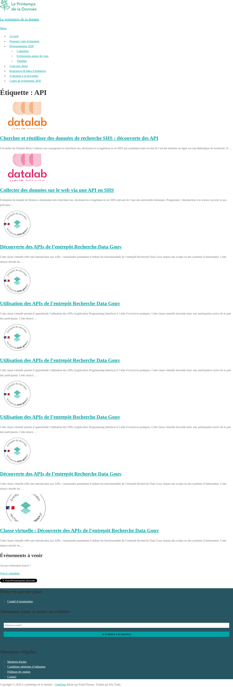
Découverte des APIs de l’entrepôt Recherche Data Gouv (61, 246)
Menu (3, 28)
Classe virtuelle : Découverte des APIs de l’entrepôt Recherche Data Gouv (79, 530)
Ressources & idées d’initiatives (27, 71)
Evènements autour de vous (32, 56)
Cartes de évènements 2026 (25, 80)
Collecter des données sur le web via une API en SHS (57, 190)
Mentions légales (17, 661)
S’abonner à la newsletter (23, 75)
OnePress (60, 684)
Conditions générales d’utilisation (26, 666)
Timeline (22, 61)
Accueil (13, 36)
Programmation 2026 (21, 46)
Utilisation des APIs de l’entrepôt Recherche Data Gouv (60, 303)
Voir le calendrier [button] (10, 573)
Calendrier (23, 51)
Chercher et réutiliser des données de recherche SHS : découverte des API (79, 138)
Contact (11, 676)
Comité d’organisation (20, 601)
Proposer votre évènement (24, 41)
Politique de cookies (18, 671)
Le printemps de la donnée (19, 19)
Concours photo (18, 66)
